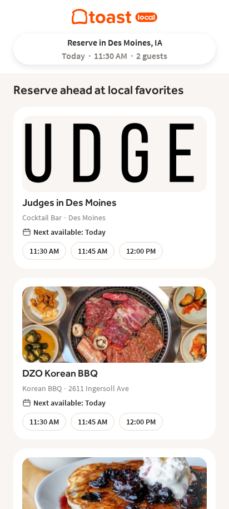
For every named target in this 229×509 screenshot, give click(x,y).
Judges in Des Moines (69, 202)
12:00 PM (141, 251)
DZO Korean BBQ (60, 373)
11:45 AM (92, 251)
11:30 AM (44, 251)
